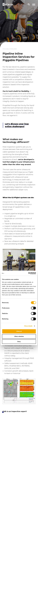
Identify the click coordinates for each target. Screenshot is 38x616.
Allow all (19, 331)
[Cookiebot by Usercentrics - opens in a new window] (28, 273)
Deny (19, 341)
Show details (28, 326)
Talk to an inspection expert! (15, 411)
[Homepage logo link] (8, 4)
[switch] (33, 308)
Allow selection (19, 336)
